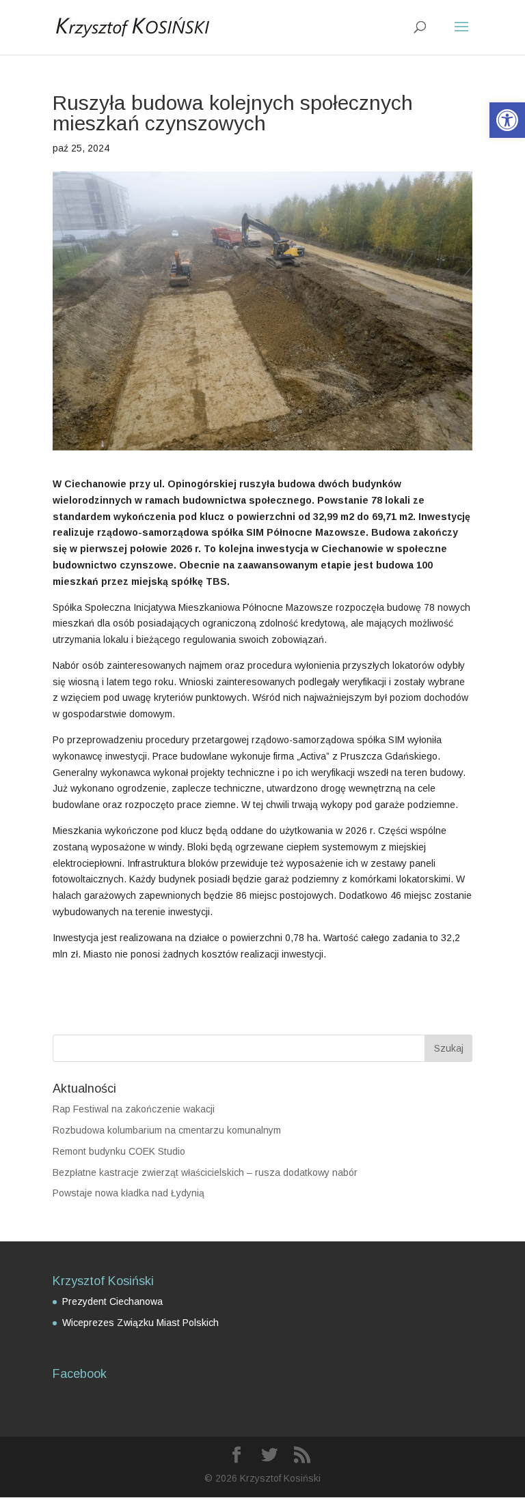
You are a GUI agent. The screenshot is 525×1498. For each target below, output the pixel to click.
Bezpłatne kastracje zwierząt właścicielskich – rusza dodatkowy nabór (205, 1172)
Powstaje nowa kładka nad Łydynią (128, 1192)
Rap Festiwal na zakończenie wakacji (134, 1109)
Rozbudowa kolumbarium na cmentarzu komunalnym (167, 1130)
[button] (507, 120)
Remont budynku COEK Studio (119, 1151)
